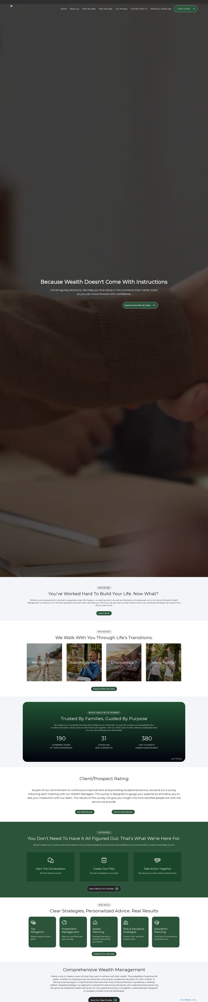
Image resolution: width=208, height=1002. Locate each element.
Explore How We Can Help (138, 305)
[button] (64, 9)
